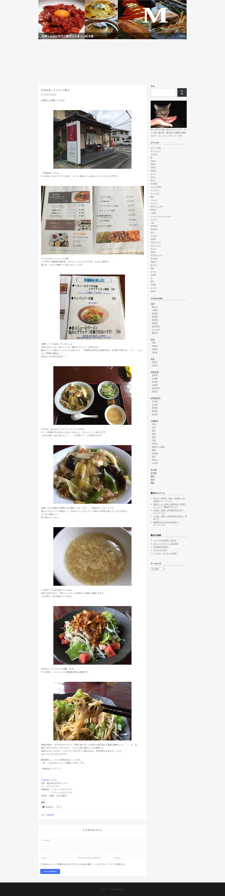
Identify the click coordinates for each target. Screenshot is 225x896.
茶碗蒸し (154, 262)
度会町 (155, 381)
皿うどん (154, 265)
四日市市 (156, 326)
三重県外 (154, 421)
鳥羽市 (155, 391)
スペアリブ (155, 190)
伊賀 (153, 359)
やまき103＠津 (160, 550)
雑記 (153, 482)
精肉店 (153, 209)
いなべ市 (156, 329)
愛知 (154, 450)
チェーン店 (155, 193)
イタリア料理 (156, 187)
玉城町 (155, 378)
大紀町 (155, 404)
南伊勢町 (156, 388)
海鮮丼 (153, 164)
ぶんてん (154, 219)
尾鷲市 (155, 407)
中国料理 (50, 815)
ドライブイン (156, 245)
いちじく (154, 200)
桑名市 (155, 332)
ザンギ (153, 249)
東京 (154, 456)
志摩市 (155, 385)
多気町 (155, 352)
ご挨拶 (153, 213)
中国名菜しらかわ (49, 780)
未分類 (154, 469)
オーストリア (156, 151)
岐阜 (154, 433)
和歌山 (155, 459)
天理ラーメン (156, 242)
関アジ (153, 177)
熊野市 (155, 411)
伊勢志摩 (154, 372)
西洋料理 (154, 226)
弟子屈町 (154, 183)
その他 (155, 463)
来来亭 (153, 291)
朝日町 (155, 313)
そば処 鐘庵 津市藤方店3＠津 (167, 510)
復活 (152, 281)
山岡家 (153, 275)
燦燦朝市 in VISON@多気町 (165, 522)
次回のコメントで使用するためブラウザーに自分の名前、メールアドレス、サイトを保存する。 (84, 864)
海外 (154, 430)
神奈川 (155, 443)
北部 (153, 303)
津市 (154, 342)
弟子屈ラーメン (156, 255)
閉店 (152, 196)
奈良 (154, 427)
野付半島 (154, 258)
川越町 (155, 310)
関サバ (153, 180)
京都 (154, 440)
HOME (182, 36)
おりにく (154, 271)
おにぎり (154, 288)
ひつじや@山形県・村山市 (164, 540)
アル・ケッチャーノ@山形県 (165, 543)
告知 (153, 479)
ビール (153, 174)
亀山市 (155, 306)
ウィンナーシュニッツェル (161, 216)
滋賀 (154, 437)
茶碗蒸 (153, 239)
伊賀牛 (153, 167)
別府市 (153, 161)
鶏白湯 (153, 170)
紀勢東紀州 (155, 398)
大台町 (155, 401)
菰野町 (155, 316)
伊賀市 (155, 362)
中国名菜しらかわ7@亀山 (55, 90)
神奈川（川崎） (159, 446)
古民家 (153, 284)
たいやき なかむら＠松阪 (165, 553)
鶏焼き (153, 252)
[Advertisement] (112, 62)
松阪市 (155, 349)
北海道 (155, 453)
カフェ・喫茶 (156, 148)
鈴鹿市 (155, 319)
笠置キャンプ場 (156, 206)
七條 (152, 222)
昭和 (152, 268)
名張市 (155, 365)
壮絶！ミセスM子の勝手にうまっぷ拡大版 (67, 36)
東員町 (155, 323)
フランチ (154, 203)
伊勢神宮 (154, 229)
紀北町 (155, 414)
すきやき (154, 235)
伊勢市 (155, 375)
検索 (153, 86)
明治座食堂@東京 (161, 547)
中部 (153, 339)
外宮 (152, 232)
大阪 (154, 424)
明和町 (155, 345)
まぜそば (154, 154)
